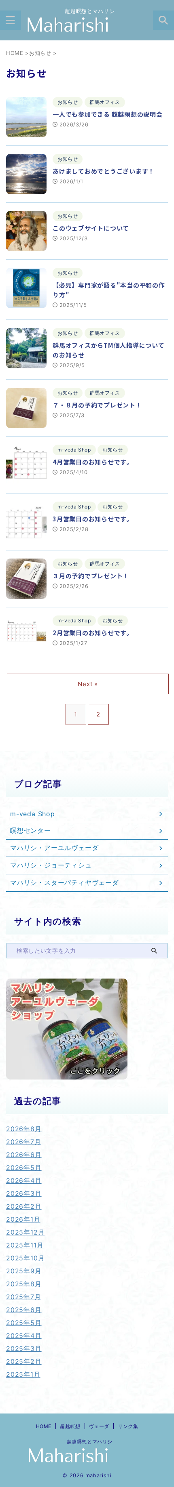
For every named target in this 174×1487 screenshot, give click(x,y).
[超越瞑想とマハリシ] (87, 25)
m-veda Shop (32, 814)
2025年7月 (23, 1297)
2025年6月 (24, 1310)
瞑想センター (30, 830)
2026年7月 (23, 1142)
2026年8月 (24, 1129)
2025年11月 (24, 1245)
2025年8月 (24, 1284)
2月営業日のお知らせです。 (93, 632)
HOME (43, 1426)
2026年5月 (24, 1168)
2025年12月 (25, 1232)
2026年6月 (24, 1155)
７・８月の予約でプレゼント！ (97, 405)
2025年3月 (24, 1348)
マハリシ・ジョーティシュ (51, 865)
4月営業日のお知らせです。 (93, 462)
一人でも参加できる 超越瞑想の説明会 (108, 114)
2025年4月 (24, 1336)
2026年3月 (24, 1193)
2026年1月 (23, 1219)
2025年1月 (23, 1374)
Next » (88, 684)
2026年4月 (24, 1180)
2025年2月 (24, 1361)
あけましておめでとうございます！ (104, 171)
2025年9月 (24, 1271)
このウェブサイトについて (91, 228)
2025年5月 (24, 1323)
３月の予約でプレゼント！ (91, 575)
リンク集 (128, 1426)
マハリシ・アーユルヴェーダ (54, 848)
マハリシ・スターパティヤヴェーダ (64, 882)
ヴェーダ (99, 1426)
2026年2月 (24, 1206)
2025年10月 (25, 1258)
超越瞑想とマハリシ (87, 1442)
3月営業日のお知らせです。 (93, 519)
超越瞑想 (70, 1426)
